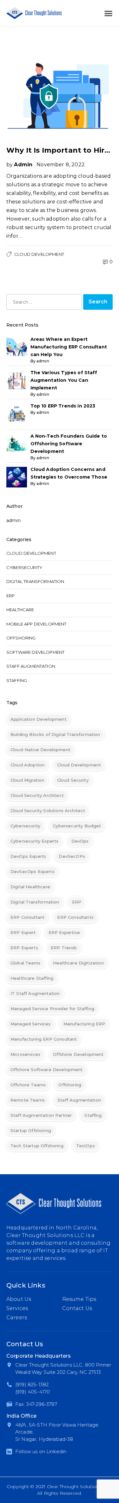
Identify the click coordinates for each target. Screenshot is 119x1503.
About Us (18, 1299)
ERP (10, 595)
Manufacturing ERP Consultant (43, 1039)
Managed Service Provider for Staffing (52, 1008)
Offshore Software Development (46, 1069)
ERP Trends (64, 947)
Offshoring (21, 637)
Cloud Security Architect (37, 795)
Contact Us (77, 1308)
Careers (16, 1317)
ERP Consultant (27, 917)
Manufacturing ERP (84, 1023)
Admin (23, 165)
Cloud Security (73, 780)
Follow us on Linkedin (40, 1451)
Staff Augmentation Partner (41, 1115)
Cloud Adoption (27, 764)
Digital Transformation (35, 581)
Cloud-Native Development (40, 749)
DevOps (80, 841)
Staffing (16, 680)
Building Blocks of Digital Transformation (55, 734)
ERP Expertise (64, 932)
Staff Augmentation (30, 666)
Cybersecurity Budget (77, 825)
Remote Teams (27, 1099)
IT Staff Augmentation (35, 993)
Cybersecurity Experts (34, 841)
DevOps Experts (28, 856)
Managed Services (30, 1023)
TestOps (85, 1145)
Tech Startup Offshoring (36, 1145)
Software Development (35, 652)
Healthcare (20, 609)
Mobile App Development (36, 623)
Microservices (25, 1054)
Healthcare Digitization (78, 962)
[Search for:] (44, 302)
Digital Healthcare (30, 886)
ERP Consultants (75, 917)
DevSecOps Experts (32, 871)
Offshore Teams (28, 1084)
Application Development (38, 719)
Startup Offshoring (30, 1130)
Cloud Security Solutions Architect (47, 810)
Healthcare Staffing (31, 978)
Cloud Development (39, 254)
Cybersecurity (24, 567)
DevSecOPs (72, 856)
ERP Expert (23, 932)
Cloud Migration (27, 780)
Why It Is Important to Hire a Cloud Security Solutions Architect (59, 150)
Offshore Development (78, 1054)
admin (13, 520)
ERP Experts (24, 947)
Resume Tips (79, 1299)
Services (17, 1308)
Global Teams (25, 962)
